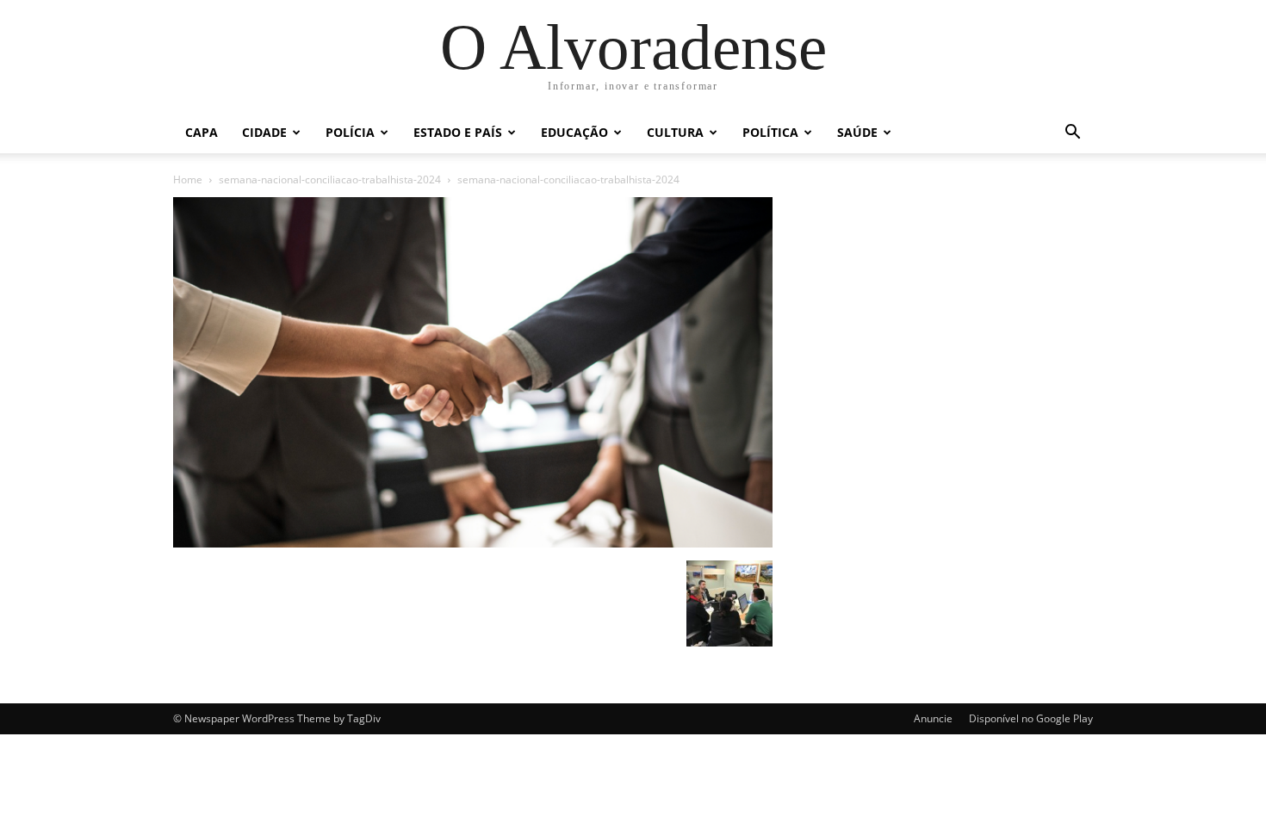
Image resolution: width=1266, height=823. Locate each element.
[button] (1072, 134)
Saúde (857, 132)
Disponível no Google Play (1031, 718)
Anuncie (933, 718)
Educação (574, 132)
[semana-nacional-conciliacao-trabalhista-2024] (473, 542)
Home (187, 179)
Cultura (675, 132)
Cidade (264, 132)
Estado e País (457, 132)
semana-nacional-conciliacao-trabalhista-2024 (330, 179)
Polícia (350, 132)
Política (770, 132)
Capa (201, 132)
